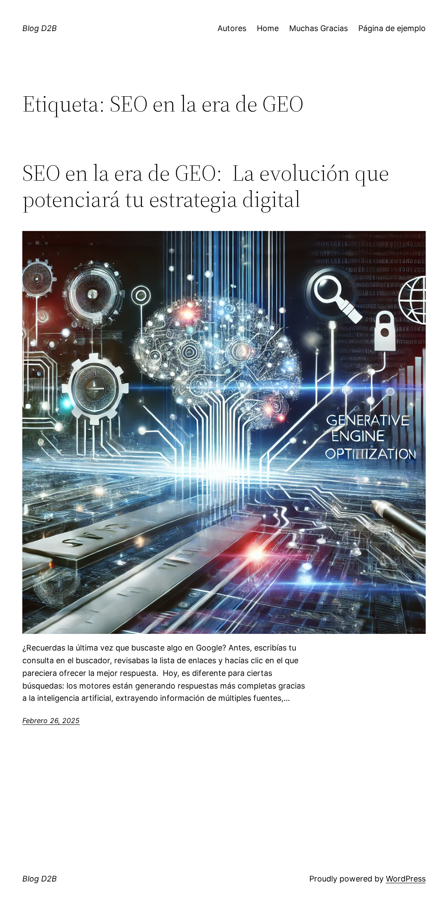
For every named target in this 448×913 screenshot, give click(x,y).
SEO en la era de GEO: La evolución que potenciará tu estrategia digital (205, 186)
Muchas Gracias (318, 28)
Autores (231, 28)
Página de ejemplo (392, 28)
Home (268, 28)
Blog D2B (39, 28)
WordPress (406, 878)
